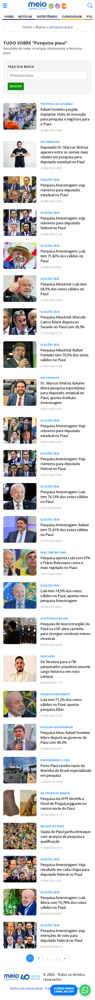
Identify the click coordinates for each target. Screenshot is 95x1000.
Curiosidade (72, 16)
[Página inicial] (37, 5)
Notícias (25, 16)
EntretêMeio (47, 16)
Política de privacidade (26, 988)
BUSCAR (16, 86)
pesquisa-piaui (61, 27)
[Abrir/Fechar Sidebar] (5, 5)
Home (9, 16)
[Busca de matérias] (90, 6)
